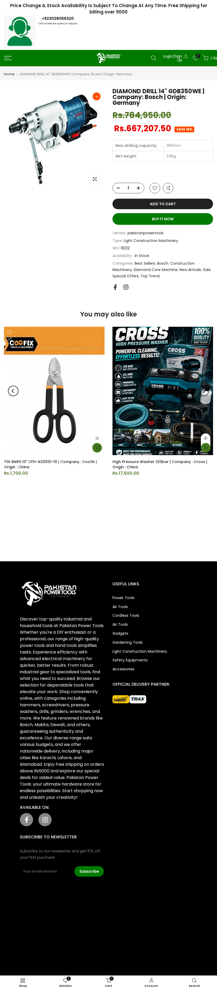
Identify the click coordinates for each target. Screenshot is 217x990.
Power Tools (123, 597)
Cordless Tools (125, 615)
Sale (207, 269)
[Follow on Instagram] (125, 286)
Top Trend (150, 276)
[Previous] (13, 391)
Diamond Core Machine (156, 269)
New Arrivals (190, 269)
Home (9, 74)
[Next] (203, 391)
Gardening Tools (127, 642)
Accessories (123, 669)
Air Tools (120, 606)
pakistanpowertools (146, 233)
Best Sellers (145, 263)
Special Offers (125, 276)
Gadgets (120, 633)
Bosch (162, 263)
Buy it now (163, 219)
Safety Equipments (130, 660)
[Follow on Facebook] (115, 287)
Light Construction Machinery (151, 240)
